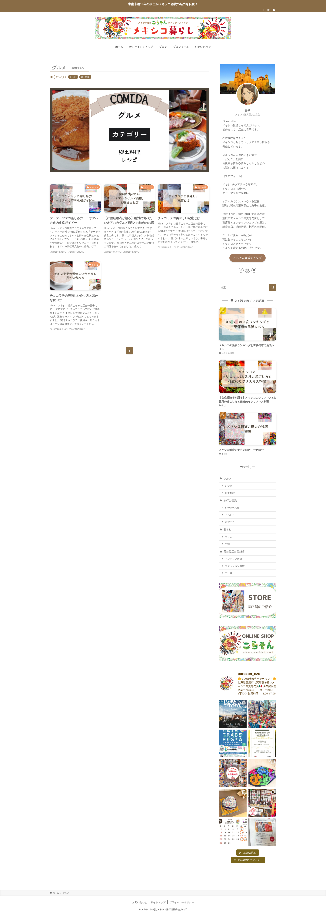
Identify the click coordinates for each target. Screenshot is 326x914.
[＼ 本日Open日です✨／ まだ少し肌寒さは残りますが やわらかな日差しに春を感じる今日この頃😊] (233, 803)
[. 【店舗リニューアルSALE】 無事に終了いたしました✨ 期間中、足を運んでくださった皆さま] (262, 743)
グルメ (227, 478)
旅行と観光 (230, 500)
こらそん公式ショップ (247, 258)
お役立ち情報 (232, 507)
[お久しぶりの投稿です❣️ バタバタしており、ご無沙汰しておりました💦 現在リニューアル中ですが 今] (233, 743)
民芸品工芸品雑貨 (234, 551)
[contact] (273, 10)
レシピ (73, 76)
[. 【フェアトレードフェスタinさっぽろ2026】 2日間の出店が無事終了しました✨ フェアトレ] (262, 714)
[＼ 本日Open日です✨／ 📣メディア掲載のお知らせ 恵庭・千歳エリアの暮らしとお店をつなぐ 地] (262, 832)
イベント (230, 514)
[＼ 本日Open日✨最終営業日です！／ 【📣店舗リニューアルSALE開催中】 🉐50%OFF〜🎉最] (233, 773)
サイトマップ (158, 902)
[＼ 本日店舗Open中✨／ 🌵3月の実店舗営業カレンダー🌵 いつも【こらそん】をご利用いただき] (233, 832)
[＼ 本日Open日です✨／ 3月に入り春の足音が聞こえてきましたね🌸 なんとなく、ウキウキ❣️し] (262, 803)
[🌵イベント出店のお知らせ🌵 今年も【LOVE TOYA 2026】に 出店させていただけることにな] (233, 714)
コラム (228, 537)
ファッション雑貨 (234, 566)
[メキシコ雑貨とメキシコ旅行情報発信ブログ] (163, 28)
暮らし (227, 529)
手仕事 (228, 573)
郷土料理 (85, 76)
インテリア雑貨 (233, 558)
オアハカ (230, 522)
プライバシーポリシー (181, 902)
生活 (227, 544)
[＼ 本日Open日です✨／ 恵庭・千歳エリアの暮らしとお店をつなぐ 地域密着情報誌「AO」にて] (262, 773)
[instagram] (268, 10)
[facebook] (263, 10)
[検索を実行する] (272, 287)
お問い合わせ (139, 902)
